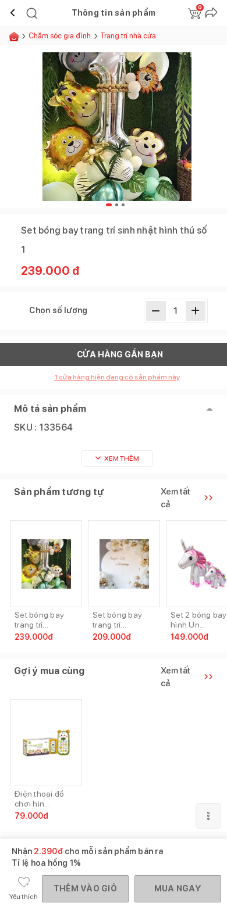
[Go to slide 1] (109, 204)
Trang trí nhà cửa (128, 35)
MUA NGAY (177, 888)
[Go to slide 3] (123, 204)
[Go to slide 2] (116, 204)
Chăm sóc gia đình (60, 35)
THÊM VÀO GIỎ (85, 888)
